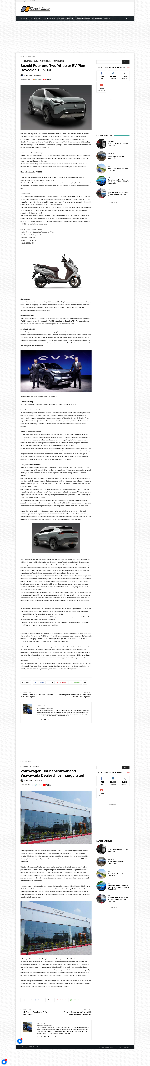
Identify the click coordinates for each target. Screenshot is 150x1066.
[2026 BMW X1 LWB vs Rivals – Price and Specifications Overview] (101, 193)
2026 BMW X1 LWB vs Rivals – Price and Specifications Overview (118, 194)
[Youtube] (55, 719)
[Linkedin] (45, 719)
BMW (109, 166)
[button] (127, 18)
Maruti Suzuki (58, 61)
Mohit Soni (29, 75)
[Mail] (48, 719)
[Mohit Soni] (22, 75)
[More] (85, 683)
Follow (113, 72)
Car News (111, 141)
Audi (109, 177)
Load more (112, 202)
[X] (52, 719)
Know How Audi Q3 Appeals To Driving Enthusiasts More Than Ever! (118, 182)
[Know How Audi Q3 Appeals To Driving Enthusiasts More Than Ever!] (101, 181)
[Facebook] (37, 719)
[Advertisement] (92, 9)
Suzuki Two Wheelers (42, 61)
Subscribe (101, 84)
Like (101, 72)
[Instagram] (41, 719)
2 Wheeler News (30, 56)
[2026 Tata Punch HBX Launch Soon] (101, 156)
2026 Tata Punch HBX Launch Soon (116, 157)
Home (22, 56)
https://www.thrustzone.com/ (45, 708)
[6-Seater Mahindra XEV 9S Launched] (101, 144)
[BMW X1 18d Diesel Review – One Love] (101, 168)
